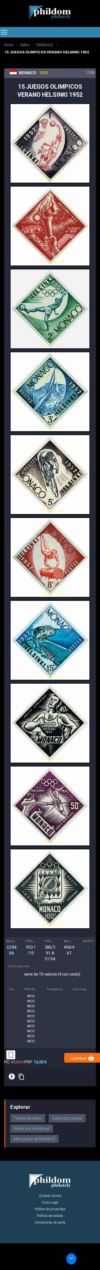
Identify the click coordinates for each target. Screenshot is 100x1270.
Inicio (9, 45)
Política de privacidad (50, 1209)
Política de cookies (50, 1216)
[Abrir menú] (4, 32)
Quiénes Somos (50, 1196)
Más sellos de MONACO (34, 1139)
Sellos (25, 45)
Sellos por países (67, 1118)
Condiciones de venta (50, 1222)
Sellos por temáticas (32, 1128)
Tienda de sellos (28, 1118)
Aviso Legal (50, 1202)
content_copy (21, 1076)
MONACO (45, 45)
